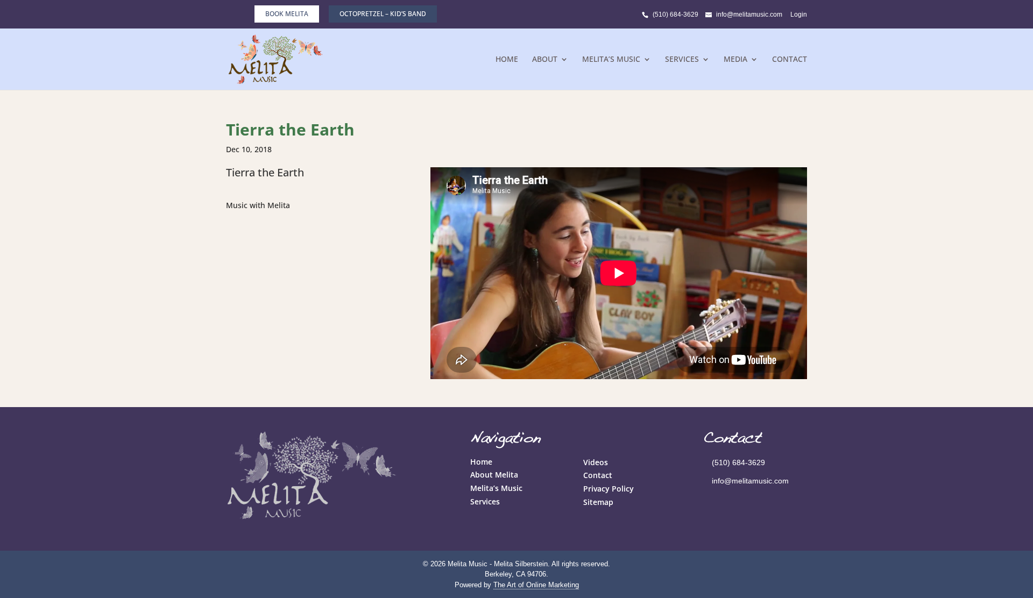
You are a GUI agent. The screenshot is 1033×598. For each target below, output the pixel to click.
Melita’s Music (611, 59)
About (544, 59)
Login (798, 14)
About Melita (494, 474)
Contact (789, 59)
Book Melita (286, 13)
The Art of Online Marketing (536, 585)
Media (735, 59)
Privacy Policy (608, 488)
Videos (595, 462)
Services (682, 59)
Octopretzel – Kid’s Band (382, 13)
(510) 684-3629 (675, 14)
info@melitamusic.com (750, 480)
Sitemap (598, 502)
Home (507, 59)
